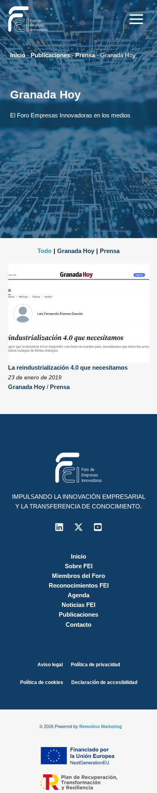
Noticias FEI (78, 605)
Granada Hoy (75, 251)
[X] (78, 527)
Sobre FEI (79, 566)
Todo (44, 251)
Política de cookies (41, 682)
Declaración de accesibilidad (104, 682)
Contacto (78, 624)
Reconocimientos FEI (79, 585)
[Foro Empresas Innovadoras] (28, 19)
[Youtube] (97, 527)
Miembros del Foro (78, 576)
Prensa (85, 55)
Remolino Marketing (100, 726)
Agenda (78, 595)
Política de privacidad (95, 664)
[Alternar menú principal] (136, 19)
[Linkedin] (59, 527)
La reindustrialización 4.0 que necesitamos (68, 367)
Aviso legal (50, 664)
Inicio (17, 55)
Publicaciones (50, 55)
